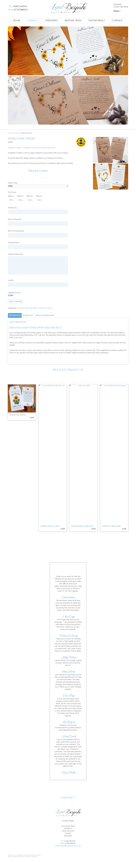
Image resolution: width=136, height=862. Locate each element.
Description (15, 315)
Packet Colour (12, 183)
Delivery (117, 4)
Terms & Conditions (44, 315)
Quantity (11, 280)
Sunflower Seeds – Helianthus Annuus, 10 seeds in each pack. (32, 148)
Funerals (33, 20)
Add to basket (15, 301)
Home (16, 20)
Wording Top (12, 208)
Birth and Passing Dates (16, 231)
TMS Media (34, 856)
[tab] (15, 315)
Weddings (52, 20)
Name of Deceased (14, 219)
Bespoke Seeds (73, 20)
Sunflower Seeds (45, 308)
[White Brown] (46, 187)
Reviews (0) (28, 315)
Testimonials (96, 20)
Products (16, 133)
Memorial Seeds (31, 308)
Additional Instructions (15, 254)
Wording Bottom (13, 242)
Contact (117, 20)
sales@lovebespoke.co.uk (70, 846)
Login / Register (121, 7)
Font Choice (12, 192)
